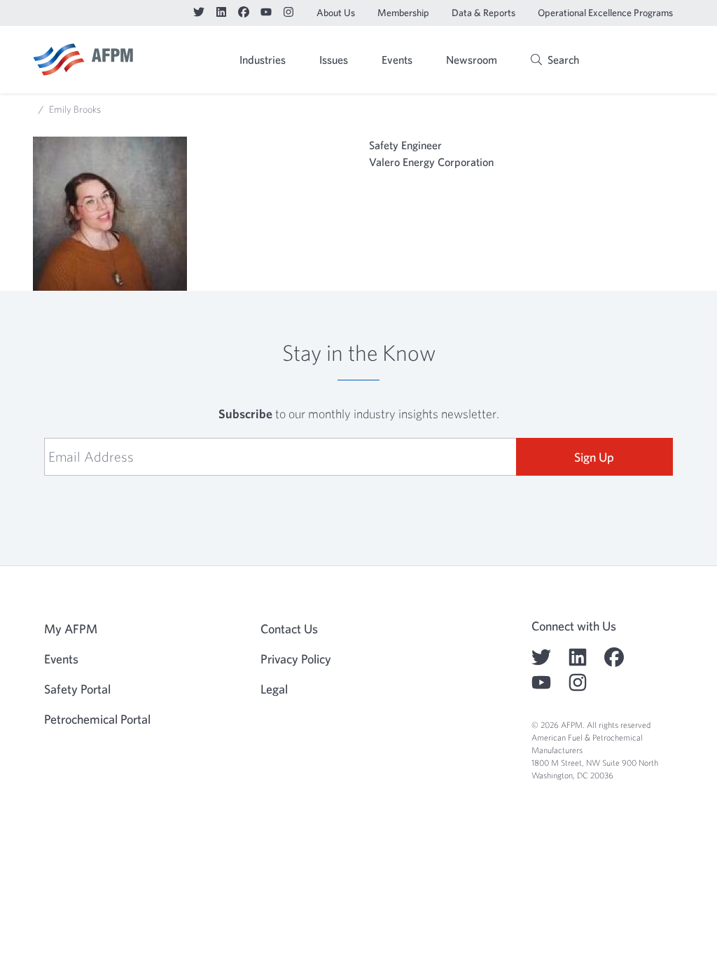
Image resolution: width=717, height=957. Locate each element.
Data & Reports (483, 12)
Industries (262, 59)
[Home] (83, 59)
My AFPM (648, 61)
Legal (274, 689)
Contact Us (289, 628)
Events (397, 59)
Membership (403, 12)
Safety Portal (77, 689)
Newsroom (471, 59)
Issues (333, 59)
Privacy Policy (295, 659)
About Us (335, 12)
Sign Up (594, 457)
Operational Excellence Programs (605, 12)
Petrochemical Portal (97, 719)
